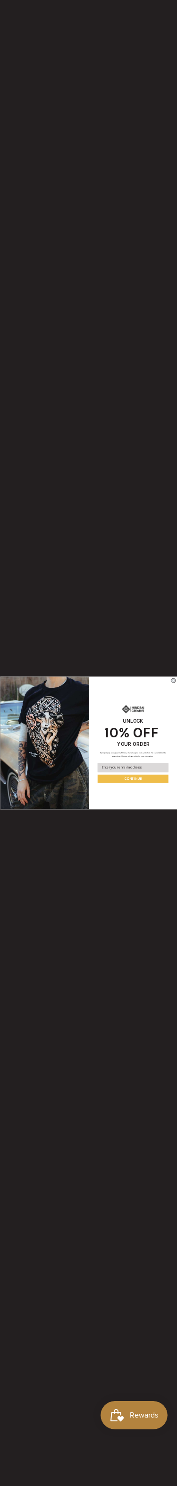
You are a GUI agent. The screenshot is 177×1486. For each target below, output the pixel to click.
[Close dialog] (173, 680)
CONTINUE (132, 779)
